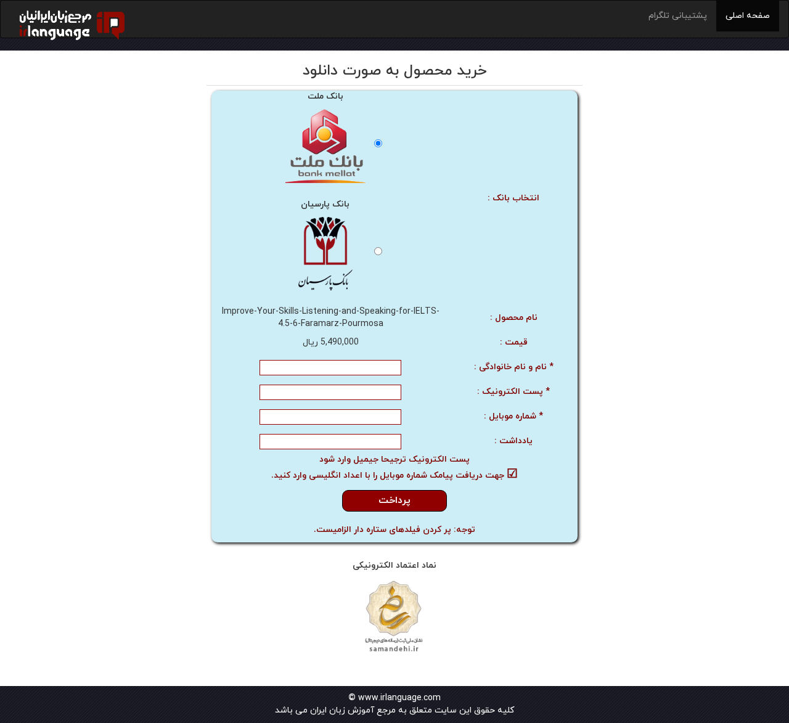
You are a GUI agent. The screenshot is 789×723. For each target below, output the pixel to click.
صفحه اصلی (748, 16)
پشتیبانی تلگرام (677, 16)
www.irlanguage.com (399, 698)
